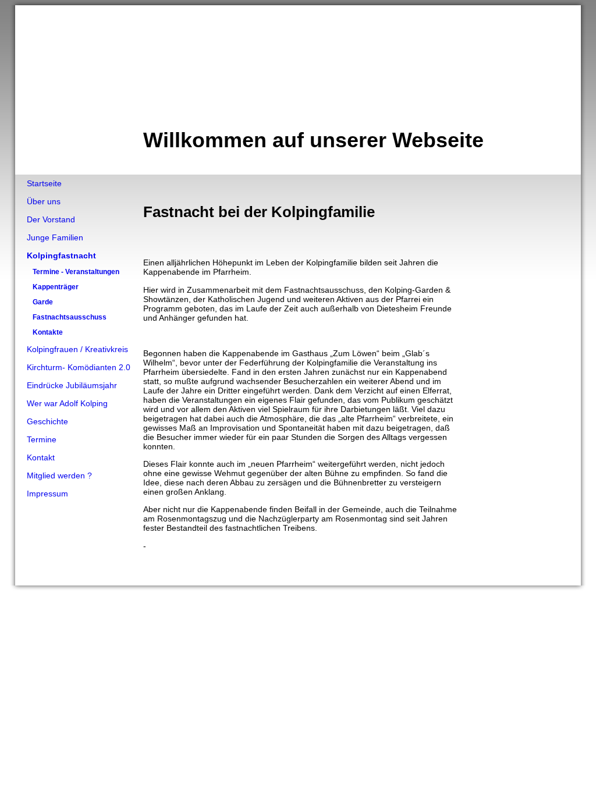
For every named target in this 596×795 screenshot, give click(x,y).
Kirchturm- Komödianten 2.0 (78, 367)
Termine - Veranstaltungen (76, 272)
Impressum (47, 493)
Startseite (44, 183)
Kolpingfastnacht (61, 255)
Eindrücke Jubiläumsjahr (72, 385)
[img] (298, 90)
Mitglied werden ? (59, 475)
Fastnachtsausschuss (70, 317)
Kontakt (41, 457)
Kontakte (48, 332)
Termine (41, 439)
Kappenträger (56, 287)
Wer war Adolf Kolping (67, 403)
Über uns (44, 201)
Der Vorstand (51, 219)
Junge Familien (55, 237)
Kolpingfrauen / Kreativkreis (77, 349)
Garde (43, 302)
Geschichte (47, 421)
